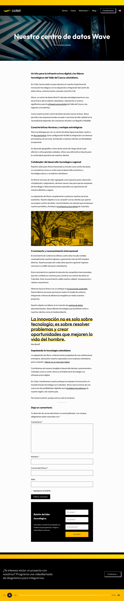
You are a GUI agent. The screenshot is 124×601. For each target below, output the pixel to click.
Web (33, 479)
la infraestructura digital (67, 206)
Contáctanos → (112, 574)
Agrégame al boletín (42, 490)
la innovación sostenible (77, 288)
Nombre (35, 456)
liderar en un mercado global (57, 362)
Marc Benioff (35, 344)
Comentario (37, 422)
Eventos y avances (64, 45)
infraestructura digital (57, 104)
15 (4, 595)
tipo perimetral (40, 135)
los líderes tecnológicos (76, 388)
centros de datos (75, 305)
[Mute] (118, 595)
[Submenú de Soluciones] (88, 10)
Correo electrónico (39, 468)
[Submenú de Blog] (97, 10)
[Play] (9, 595)
